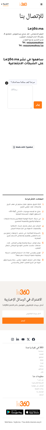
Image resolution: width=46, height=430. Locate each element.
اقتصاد (41, 354)
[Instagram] (12, 339)
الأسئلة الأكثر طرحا (37, 383)
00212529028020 (35, 42)
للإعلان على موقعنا (37, 386)
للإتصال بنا (40, 392)
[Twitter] (28, 339)
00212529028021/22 (33, 45)
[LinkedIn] (17, 339)
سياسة (41, 351)
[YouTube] (23, 339)
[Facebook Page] (33, 339)
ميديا (41, 363)
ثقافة (41, 360)
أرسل (23, 321)
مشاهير (41, 369)
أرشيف (41, 395)
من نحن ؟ (40, 380)
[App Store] (32, 412)
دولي (42, 372)
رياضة (41, 366)
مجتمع (41, 357)
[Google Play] (14, 412)
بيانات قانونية (39, 389)
